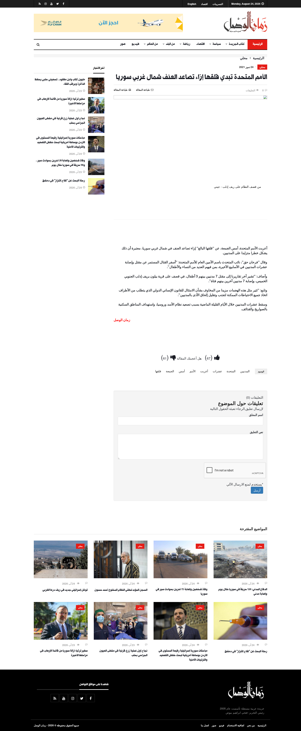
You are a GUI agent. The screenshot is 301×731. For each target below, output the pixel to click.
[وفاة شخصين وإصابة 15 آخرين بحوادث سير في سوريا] (180, 577)
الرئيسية (257, 44)
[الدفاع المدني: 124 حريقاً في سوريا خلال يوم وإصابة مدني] (240, 577)
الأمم (193, 371)
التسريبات (218, 4)
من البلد (170, 44)
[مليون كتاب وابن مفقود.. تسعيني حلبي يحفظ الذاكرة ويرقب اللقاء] (96, 93)
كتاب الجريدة (236, 44)
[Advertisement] (190, 233)
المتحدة (231, 371)
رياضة (186, 44)
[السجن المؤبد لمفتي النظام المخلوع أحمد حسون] (121, 577)
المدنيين (245, 371)
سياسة (217, 44)
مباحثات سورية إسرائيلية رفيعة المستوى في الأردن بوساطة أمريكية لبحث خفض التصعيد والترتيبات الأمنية (60, 142)
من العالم (152, 44)
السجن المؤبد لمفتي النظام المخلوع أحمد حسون (120, 590)
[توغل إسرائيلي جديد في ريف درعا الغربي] (61, 577)
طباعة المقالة (121, 90)
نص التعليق (256, 432)
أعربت (204, 371)
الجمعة (170, 371)
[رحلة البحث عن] (96, 193)
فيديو (135, 44)
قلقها (158, 371)
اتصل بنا (205, 725)
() (209, 357)
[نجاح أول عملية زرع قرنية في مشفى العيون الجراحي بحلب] (96, 132)
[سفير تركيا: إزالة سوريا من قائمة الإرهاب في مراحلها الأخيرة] (96, 112)
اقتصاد (204, 4)
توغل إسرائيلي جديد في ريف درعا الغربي (65, 590)
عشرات (217, 371)
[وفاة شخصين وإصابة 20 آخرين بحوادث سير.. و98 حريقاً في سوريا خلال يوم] (96, 174)
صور (123, 44)
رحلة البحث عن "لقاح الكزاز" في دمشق (63, 181)
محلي (244, 58)
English (192, 4)
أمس (182, 371)
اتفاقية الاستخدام (235, 725)
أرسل (256, 490)
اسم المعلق (256, 415)
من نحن (251, 725)
